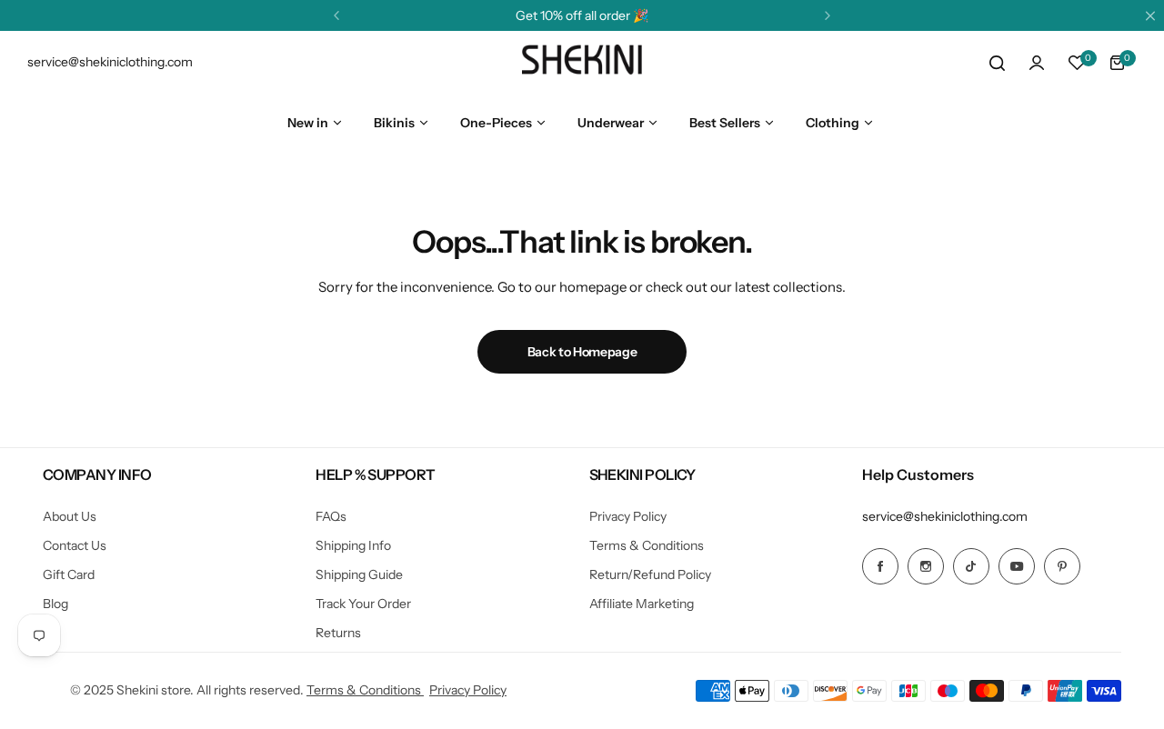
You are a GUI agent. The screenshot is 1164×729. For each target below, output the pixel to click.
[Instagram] (926, 566)
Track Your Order (363, 603)
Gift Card (69, 574)
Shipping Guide (359, 574)
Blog (55, 603)
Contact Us (74, 545)
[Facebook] (880, 566)
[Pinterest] (1062, 566)
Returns (338, 632)
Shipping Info (353, 545)
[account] (1037, 63)
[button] (336, 15)
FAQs (331, 516)
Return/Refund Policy (650, 574)
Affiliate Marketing (641, 603)
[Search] (997, 63)
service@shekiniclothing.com (945, 516)
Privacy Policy (628, 516)
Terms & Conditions (646, 545)
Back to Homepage (582, 352)
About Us (69, 516)
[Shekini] (582, 63)
